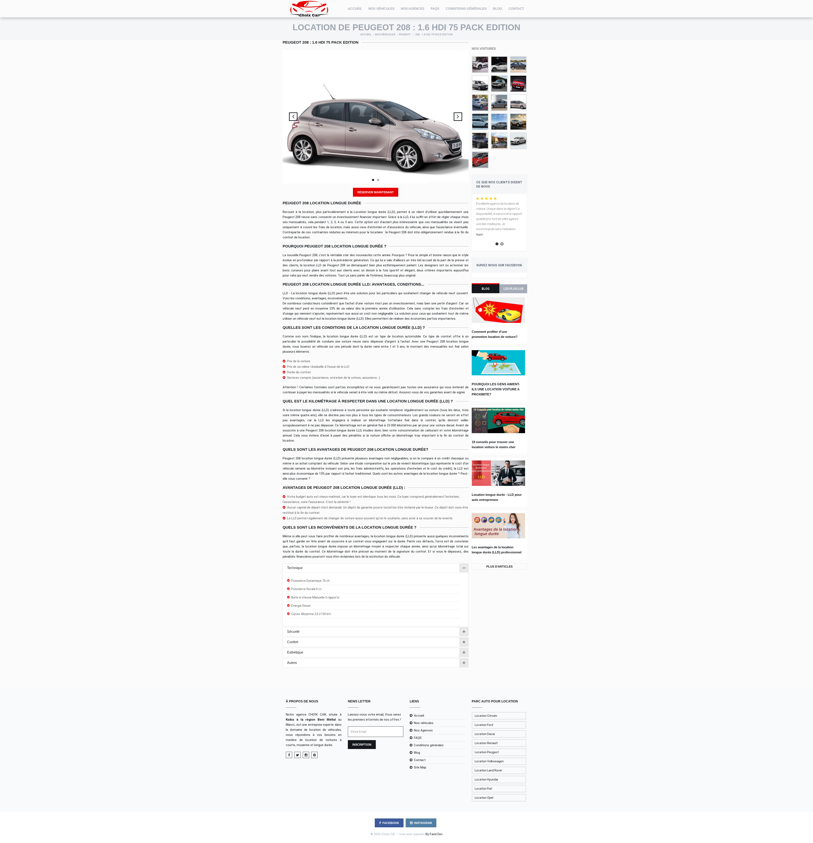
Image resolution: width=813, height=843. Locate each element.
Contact (516, 8)
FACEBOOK (390, 823)
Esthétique (295, 652)
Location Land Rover (488, 770)
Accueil (355, 8)
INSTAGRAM (423, 823)
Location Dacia (485, 734)
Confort (292, 642)
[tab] (375, 568)
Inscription (361, 744)
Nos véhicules (381, 8)
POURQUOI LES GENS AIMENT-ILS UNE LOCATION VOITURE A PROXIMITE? (496, 389)
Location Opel (484, 797)
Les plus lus (513, 288)
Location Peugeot (487, 752)
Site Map (420, 767)
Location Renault (486, 743)
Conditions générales (466, 8)
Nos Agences (412, 8)
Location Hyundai (486, 779)
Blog (497, 8)
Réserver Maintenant (375, 192)
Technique (295, 568)
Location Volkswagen (489, 761)
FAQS (435, 8)
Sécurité (293, 631)
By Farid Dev (434, 834)
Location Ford (484, 725)
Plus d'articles (499, 566)
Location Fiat (483, 788)
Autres (292, 663)
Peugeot (405, 34)
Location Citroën (486, 715)
